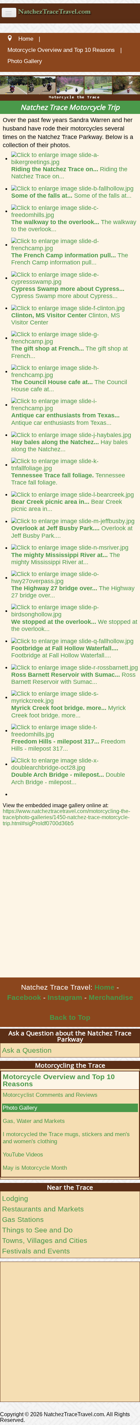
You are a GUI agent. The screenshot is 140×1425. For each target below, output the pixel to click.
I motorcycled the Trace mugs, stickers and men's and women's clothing (66, 1138)
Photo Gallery (20, 1107)
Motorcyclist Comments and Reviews (50, 1094)
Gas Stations (23, 1219)
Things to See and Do (37, 1230)
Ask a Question (27, 1050)
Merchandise (111, 997)
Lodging (15, 1198)
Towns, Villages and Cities (44, 1240)
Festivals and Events (36, 1251)
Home (104, 987)
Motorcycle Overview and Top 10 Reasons (59, 1080)
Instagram (65, 997)
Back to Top (70, 1017)
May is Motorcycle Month (35, 1167)
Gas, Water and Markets (34, 1120)
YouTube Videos (23, 1154)
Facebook (24, 997)
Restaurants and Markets (43, 1209)
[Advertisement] (70, 904)
